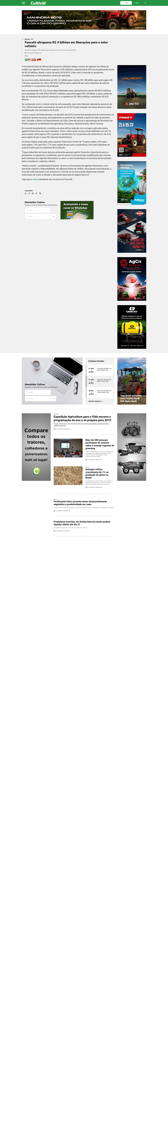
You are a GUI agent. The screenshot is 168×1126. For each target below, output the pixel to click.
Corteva (56, 414)
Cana (55, 499)
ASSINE (126, 3)
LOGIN (137, 3)
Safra (87, 467)
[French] (36, 60)
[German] (39, 60)
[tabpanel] (84, 20)
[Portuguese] (26, 60)
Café (32, 39)
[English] (29, 60)
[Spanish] (33, 60)
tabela (35, 179)
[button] (23, 3)
